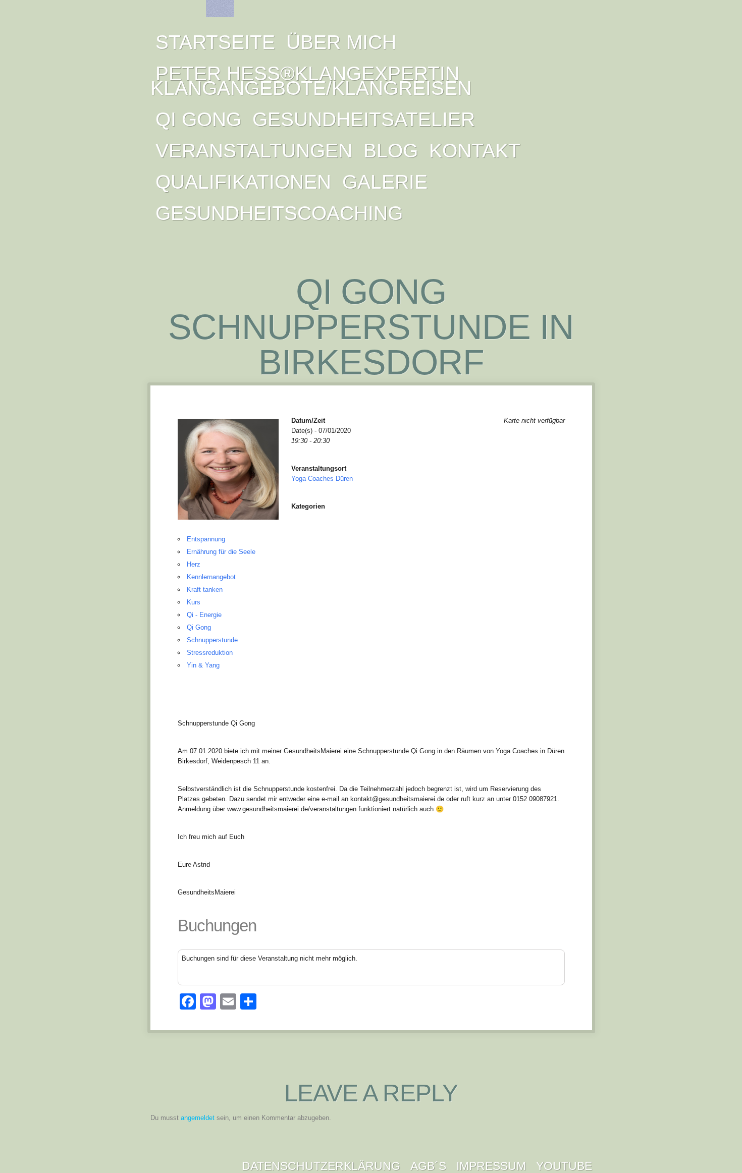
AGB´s (428, 1165)
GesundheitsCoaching (279, 213)
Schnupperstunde (212, 640)
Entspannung (206, 539)
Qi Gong (198, 119)
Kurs (193, 602)
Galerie (385, 182)
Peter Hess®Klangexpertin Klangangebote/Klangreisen (310, 81)
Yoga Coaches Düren (322, 478)
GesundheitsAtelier (363, 119)
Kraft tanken (205, 589)
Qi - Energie (204, 615)
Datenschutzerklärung (321, 1165)
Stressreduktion (210, 652)
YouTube (564, 1165)
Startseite (215, 42)
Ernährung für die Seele (221, 551)
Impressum (491, 1165)
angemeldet (198, 1118)
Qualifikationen (243, 182)
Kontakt (474, 150)
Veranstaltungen (253, 150)
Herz (193, 564)
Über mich (341, 42)
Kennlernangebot (211, 577)
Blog (390, 150)
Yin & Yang (203, 665)
